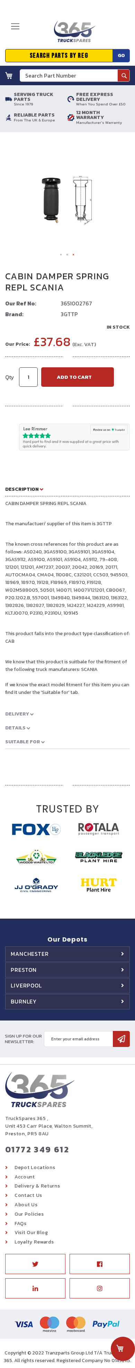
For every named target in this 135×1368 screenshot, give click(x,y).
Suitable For (23, 741)
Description (22, 489)
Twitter (35, 1264)
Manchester (30, 954)
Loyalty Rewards (34, 1242)
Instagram (100, 1288)
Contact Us (28, 1195)
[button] (61, 255)
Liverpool (26, 985)
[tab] (67, 489)
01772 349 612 (37, 1149)
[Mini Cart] (9, 75)
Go (121, 55)
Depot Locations (35, 1167)
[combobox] (75, 75)
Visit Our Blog (31, 1232)
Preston (24, 970)
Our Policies (29, 1214)
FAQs (21, 1223)
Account (25, 1177)
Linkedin (35, 1288)
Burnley (24, 1001)
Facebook (100, 1264)
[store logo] (72, 34)
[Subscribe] (121, 1039)
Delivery (17, 714)
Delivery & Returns (37, 1186)
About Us (26, 1204)
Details (16, 727)
